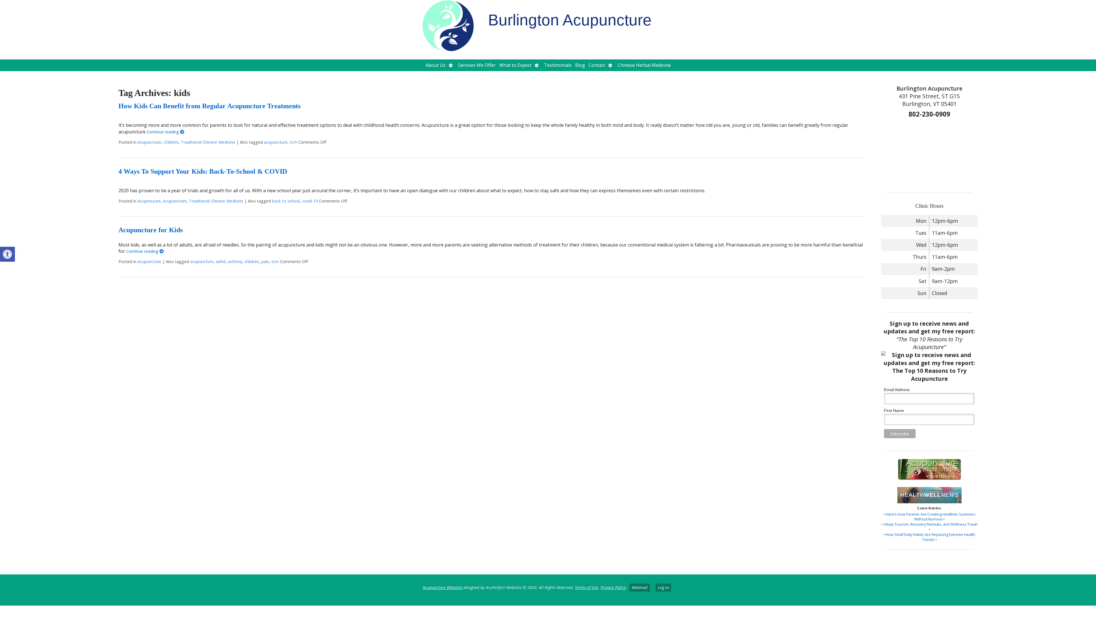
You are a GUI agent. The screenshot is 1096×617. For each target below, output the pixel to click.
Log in (663, 587)
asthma (235, 261)
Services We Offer (477, 65)
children (251, 261)
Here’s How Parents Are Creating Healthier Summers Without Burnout (931, 517)
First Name (894, 410)
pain (265, 261)
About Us (436, 65)
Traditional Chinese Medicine (208, 142)
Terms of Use (586, 587)
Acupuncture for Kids (150, 230)
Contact (597, 65)
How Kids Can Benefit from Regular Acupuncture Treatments (209, 106)
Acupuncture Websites (442, 587)
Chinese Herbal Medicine (644, 65)
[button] (7, 254)
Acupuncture (149, 142)
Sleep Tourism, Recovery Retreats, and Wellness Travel (931, 524)
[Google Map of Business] (929, 153)
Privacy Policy (613, 587)
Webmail (640, 587)
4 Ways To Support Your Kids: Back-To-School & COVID (202, 171)
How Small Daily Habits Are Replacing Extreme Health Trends (930, 537)
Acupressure (149, 201)
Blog (580, 65)
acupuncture (275, 142)
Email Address (897, 389)
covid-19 (310, 201)
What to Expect (515, 65)
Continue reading (163, 132)
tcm (293, 142)
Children (171, 142)
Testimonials (558, 65)
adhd (220, 261)
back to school (286, 201)
